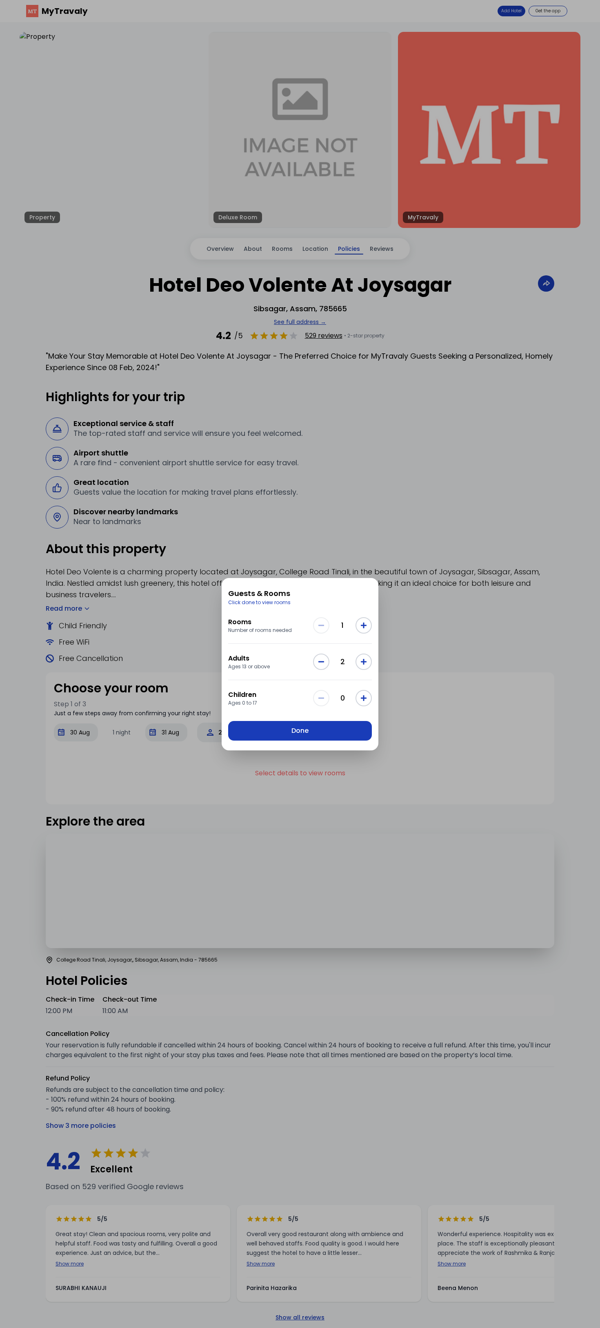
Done (300, 730)
